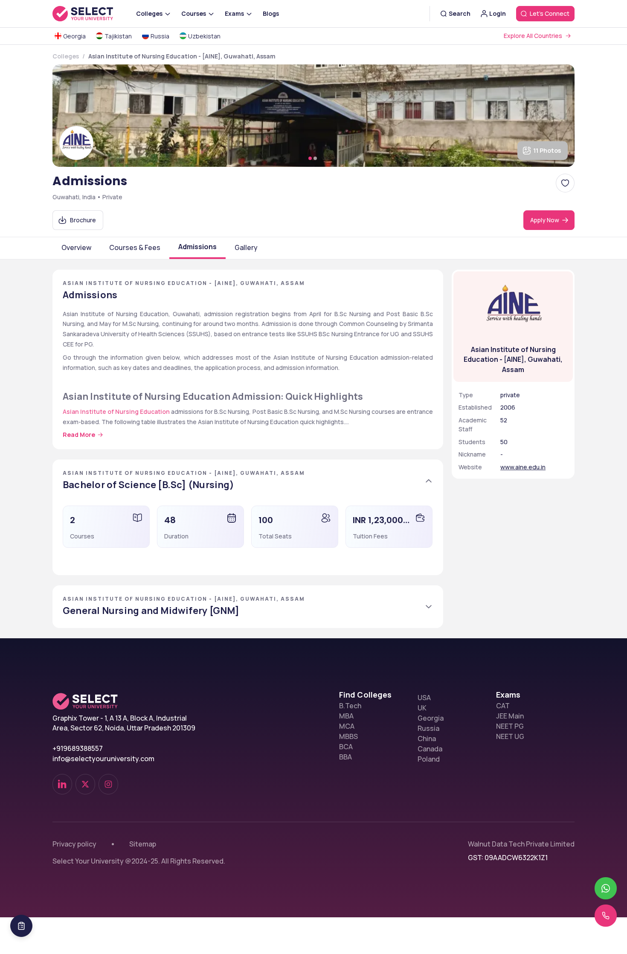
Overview (76, 247)
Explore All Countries (533, 36)
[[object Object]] (62, 784)
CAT (503, 705)
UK (422, 708)
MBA (346, 716)
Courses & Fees (134, 247)
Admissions (197, 246)
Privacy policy (74, 844)
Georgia (431, 718)
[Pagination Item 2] (315, 158)
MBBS (348, 736)
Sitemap (142, 844)
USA (424, 697)
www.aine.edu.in (523, 467)
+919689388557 (77, 748)
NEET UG (510, 736)
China (427, 738)
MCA (346, 726)
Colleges (65, 56)
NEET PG (510, 726)
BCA (346, 746)
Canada (430, 749)
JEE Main (510, 716)
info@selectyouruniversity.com (103, 758)
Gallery (246, 247)
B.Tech (350, 705)
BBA (345, 757)
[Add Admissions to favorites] (565, 183)
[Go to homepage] (91, 13)
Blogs (271, 13)
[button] (248, 481)
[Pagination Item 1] (310, 158)
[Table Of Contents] (21, 926)
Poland (429, 759)
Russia (428, 728)
